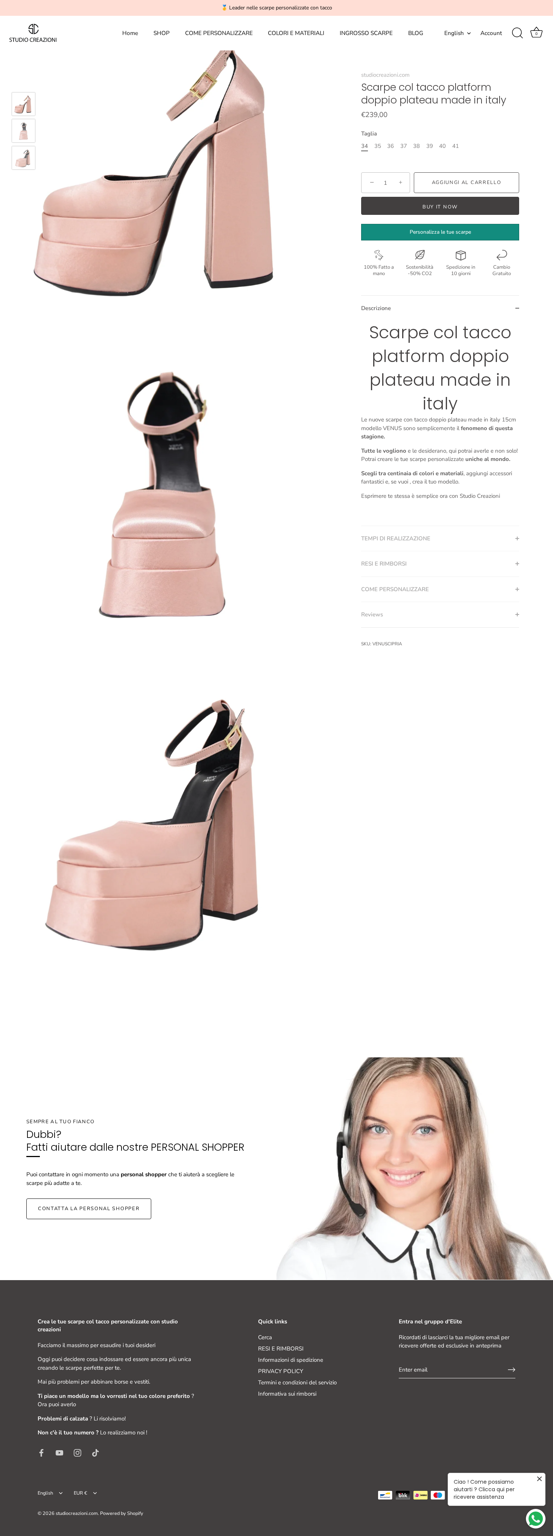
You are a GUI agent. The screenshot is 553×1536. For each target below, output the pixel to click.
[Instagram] (77, 1452)
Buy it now (440, 207)
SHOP (161, 33)
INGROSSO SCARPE (366, 33)
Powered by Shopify (121, 1513)
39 (429, 146)
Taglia (369, 133)
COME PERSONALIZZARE (219, 33)
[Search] (517, 33)
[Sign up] (511, 1369)
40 (442, 146)
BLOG (415, 33)
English (454, 33)
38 (416, 146)
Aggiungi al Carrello (466, 182)
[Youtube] (59, 1452)
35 (377, 146)
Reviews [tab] (372, 614)
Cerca (265, 1337)
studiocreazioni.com (385, 75)
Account (491, 33)
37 (403, 146)
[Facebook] (41, 1452)
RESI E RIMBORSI (281, 1348)
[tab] (440, 423)
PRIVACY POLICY (280, 1371)
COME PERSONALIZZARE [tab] (395, 589)
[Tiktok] (95, 1452)
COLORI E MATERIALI (296, 33)
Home (130, 33)
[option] (23, 105)
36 (390, 146)
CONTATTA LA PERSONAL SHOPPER (89, 1208)
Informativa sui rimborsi (287, 1394)
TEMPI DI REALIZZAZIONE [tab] (395, 538)
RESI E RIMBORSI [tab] (384, 563)
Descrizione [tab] (376, 308)
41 (455, 146)
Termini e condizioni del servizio (297, 1382)
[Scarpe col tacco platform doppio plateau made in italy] (23, 104)
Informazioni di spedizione (290, 1360)
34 (364, 146)
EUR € (80, 1493)
